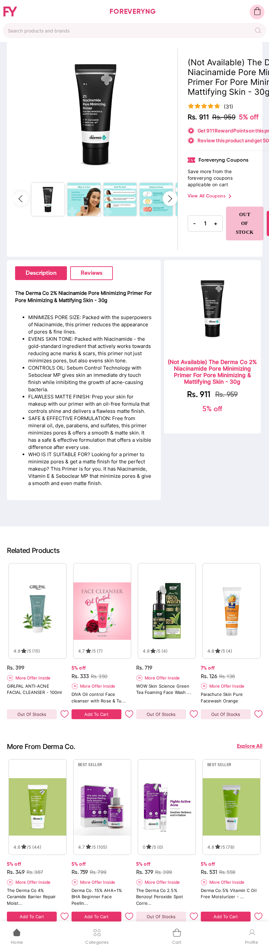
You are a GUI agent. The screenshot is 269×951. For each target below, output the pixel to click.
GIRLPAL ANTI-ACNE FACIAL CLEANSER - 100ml (34, 689)
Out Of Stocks (31, 714)
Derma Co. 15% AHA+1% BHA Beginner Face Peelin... (97, 896)
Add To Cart (96, 714)
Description (41, 273)
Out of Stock (245, 223)
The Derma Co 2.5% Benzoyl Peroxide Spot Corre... (159, 896)
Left (20, 198)
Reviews (91, 273)
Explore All (249, 746)
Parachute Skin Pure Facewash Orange (222, 697)
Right (170, 198)
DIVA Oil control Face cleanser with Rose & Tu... (99, 697)
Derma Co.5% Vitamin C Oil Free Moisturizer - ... (229, 893)
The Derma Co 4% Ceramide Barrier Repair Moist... (31, 896)
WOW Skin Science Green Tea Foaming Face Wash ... (163, 689)
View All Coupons (206, 196)
